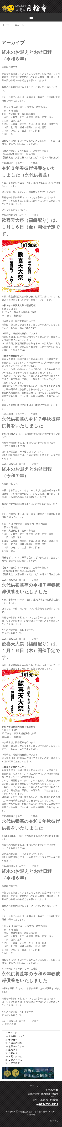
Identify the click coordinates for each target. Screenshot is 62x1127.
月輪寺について (16, 1036)
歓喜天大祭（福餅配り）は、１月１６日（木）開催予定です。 (31, 650)
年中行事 (12, 1039)
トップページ (32, 1086)
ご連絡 (34, 163)
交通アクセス (15, 1060)
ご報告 (35, 215)
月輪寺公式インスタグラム (39, 455)
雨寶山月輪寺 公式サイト (32, 8)
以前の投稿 (9, 1024)
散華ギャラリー (16, 1046)
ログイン (54, 1121)
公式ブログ (14, 1063)
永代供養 (12, 1049)
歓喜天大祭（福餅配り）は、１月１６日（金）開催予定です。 (31, 227)
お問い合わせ (15, 1056)
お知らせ (12, 1053)
